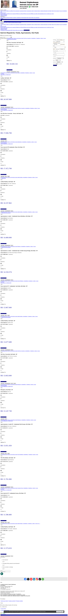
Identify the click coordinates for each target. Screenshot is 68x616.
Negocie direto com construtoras (33, 17)
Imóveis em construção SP (12, 13)
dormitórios (54, 58)
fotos (18, 71)
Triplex (53, 10)
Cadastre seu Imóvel (6, 17)
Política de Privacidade (42, 611)
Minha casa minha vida (35, 13)
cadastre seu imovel (3, 15)
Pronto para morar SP (27, 13)
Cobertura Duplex (37, 10)
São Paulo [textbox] (62, 44)
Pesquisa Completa (13, 17)
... (39, 523)
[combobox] (61, 39)
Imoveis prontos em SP (4, 13)
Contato (1, 18)
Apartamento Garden (30, 10)
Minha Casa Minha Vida (11, 10)
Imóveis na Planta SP (20, 13)
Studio (50, 10)
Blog (27, 17)
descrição (8, 71)
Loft (48, 10)
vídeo (8, 176)
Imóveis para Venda (4, 600)
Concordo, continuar (60, 611)
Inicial (1, 22)
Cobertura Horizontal (43, 10)
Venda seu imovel (3, 14)
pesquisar (54, 65)
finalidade (54, 39)
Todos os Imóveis (3, 10)
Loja (1, 11)
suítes (54, 60)
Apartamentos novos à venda (44, 13)
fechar (2, 21)
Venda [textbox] (61, 39)
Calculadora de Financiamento (21, 17)
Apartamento (17, 10)
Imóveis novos (3, 12)
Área (53, 54)
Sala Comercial (56, 10)
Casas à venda (51, 13)
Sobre (1, 17)
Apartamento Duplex (23, 10)
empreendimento (13, 71)
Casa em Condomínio (63, 10)
